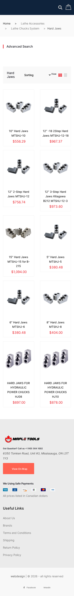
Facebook (31, 587)
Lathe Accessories (32, 23)
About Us (9, 518)
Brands (7, 525)
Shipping (8, 540)
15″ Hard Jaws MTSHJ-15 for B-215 (18, 261)
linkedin (47, 587)
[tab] (60, 75)
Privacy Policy (12, 555)
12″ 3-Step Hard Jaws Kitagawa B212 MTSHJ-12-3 (55, 196)
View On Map (19, 468)
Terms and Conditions (17, 532)
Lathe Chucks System (25, 28)
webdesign (18, 576)
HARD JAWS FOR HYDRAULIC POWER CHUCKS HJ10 (55, 389)
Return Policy (11, 547)
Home (6, 23)
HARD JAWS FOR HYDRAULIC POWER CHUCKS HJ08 (18, 389)
